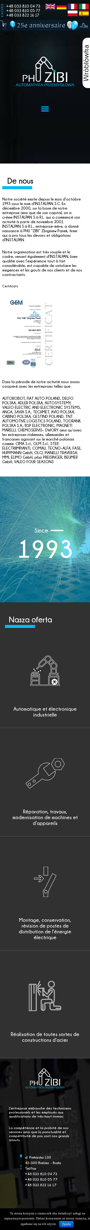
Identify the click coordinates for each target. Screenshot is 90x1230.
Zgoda (66, 1224)
